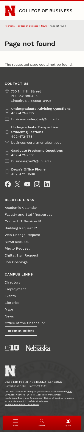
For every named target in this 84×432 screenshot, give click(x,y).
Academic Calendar (21, 208)
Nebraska (10, 26)
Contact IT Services (21, 221)
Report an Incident (21, 330)
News (44, 26)
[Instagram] (37, 184)
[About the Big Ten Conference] (12, 348)
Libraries (12, 303)
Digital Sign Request (21, 255)
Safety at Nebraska (38, 401)
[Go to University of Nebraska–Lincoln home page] (10, 10)
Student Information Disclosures (22, 404)
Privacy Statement (14, 401)
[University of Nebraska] (38, 347)
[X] (17, 184)
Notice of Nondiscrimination (59, 398)
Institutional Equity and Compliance (23, 398)
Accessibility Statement (48, 395)
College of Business (46, 10)
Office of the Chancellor (25, 323)
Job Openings (16, 262)
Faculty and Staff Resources (28, 214)
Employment (15, 289)
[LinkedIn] (47, 184)
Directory (12, 282)
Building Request (19, 228)
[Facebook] (8, 184)
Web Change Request (22, 235)
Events (10, 296)
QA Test (30, 395)
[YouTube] (27, 184)
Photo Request (17, 248)
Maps (9, 309)
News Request (17, 242)
